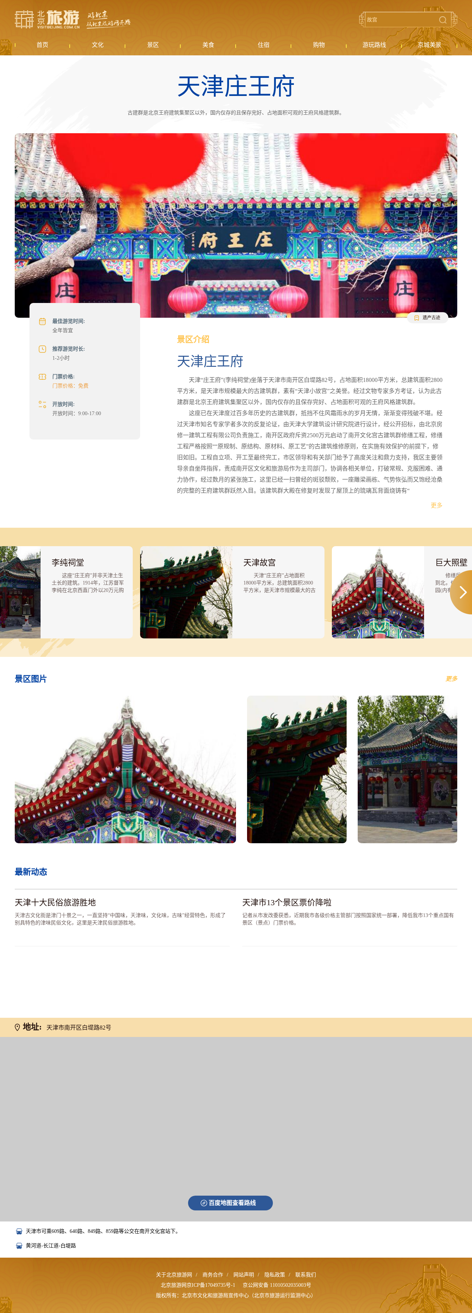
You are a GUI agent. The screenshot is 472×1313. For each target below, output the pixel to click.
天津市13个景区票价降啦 (287, 902)
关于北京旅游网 (174, 1275)
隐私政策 (274, 1275)
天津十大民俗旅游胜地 (55, 902)
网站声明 (243, 1275)
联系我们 (305, 1275)
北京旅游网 (73, 19)
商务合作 (212, 1275)
